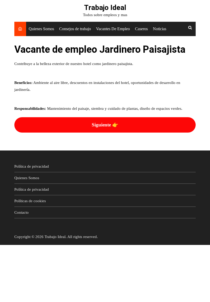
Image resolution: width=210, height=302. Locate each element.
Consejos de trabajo (75, 29)
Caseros (141, 29)
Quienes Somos (41, 29)
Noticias (159, 29)
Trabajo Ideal (105, 7)
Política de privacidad (31, 166)
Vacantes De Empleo (113, 29)
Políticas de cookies (30, 201)
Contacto (21, 212)
